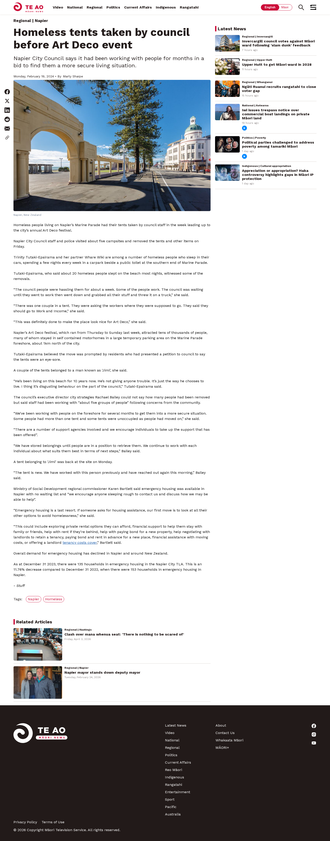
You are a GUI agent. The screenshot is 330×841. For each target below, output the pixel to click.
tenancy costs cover (80, 542)
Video (58, 7)
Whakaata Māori (229, 740)
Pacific (170, 807)
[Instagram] (291, 734)
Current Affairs (138, 7)
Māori (284, 7)
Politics (113, 7)
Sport (169, 799)
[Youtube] (291, 743)
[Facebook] (291, 726)
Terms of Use (53, 822)
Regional (94, 7)
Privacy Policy (25, 822)
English (270, 7)
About (221, 725)
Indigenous (166, 7)
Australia (173, 814)
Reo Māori (173, 770)
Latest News (175, 725)
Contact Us (225, 733)
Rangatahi (189, 7)
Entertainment (177, 792)
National (75, 7)
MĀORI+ (222, 747)
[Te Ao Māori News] (40, 769)
